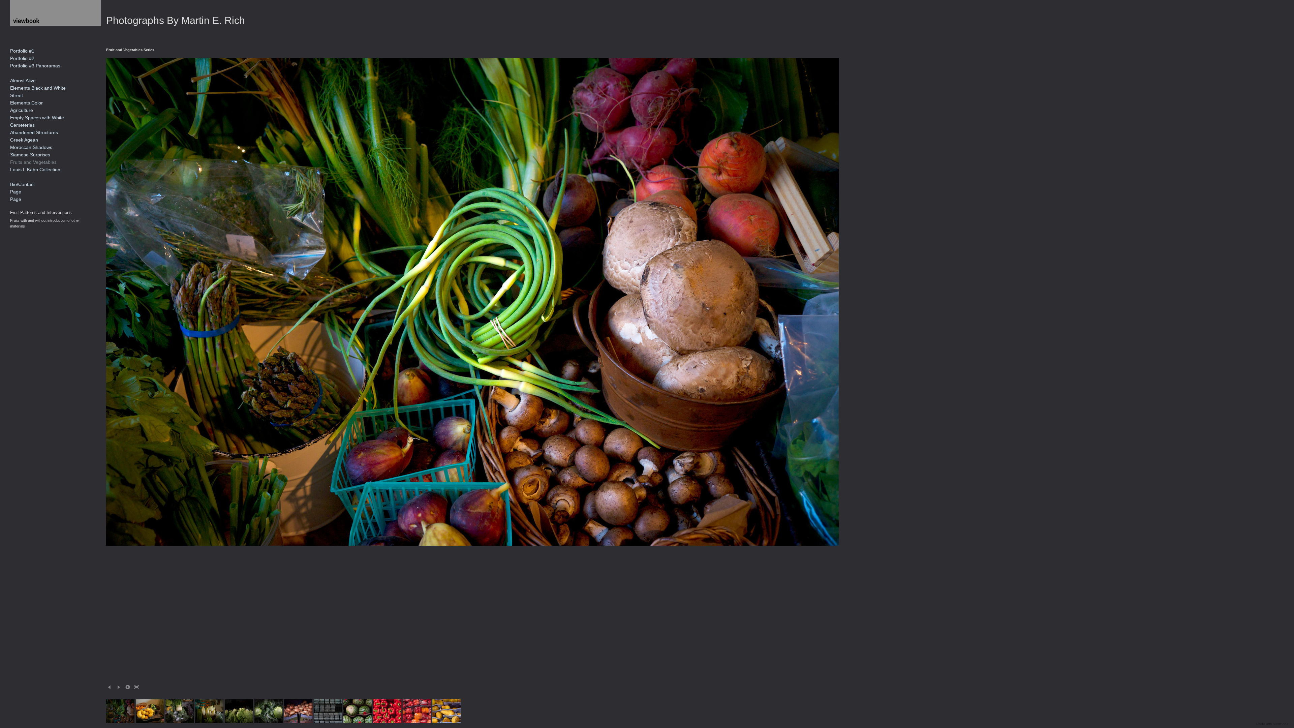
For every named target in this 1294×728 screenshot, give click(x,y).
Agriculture (21, 110)
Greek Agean (24, 140)
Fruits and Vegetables (33, 162)
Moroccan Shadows (31, 147)
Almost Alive (23, 80)
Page (15, 191)
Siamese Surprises (30, 154)
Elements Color (26, 102)
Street (16, 95)
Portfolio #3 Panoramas (35, 65)
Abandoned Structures (34, 132)
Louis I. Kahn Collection (35, 169)
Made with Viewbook (1272, 724)
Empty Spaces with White (37, 117)
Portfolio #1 (22, 51)
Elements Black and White (38, 88)
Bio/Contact (22, 184)
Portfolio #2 (22, 58)
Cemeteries (22, 125)
